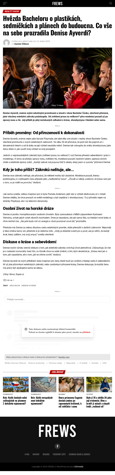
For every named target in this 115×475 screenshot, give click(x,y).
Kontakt (36, 454)
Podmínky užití (59, 454)
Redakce (46, 454)
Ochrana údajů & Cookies (79, 454)
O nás (27, 454)
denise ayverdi (29, 286)
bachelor (15, 286)
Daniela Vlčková (21, 44)
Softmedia (78, 467)
